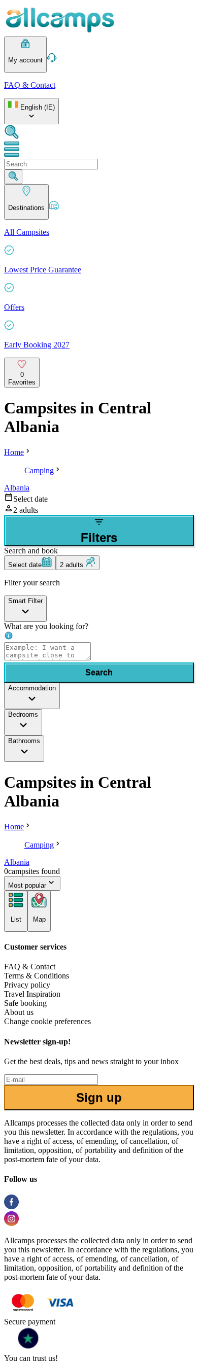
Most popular (27, 885)
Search (99, 672)
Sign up (99, 1097)
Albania (16, 487)
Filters (99, 537)
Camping (39, 470)
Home (14, 452)
